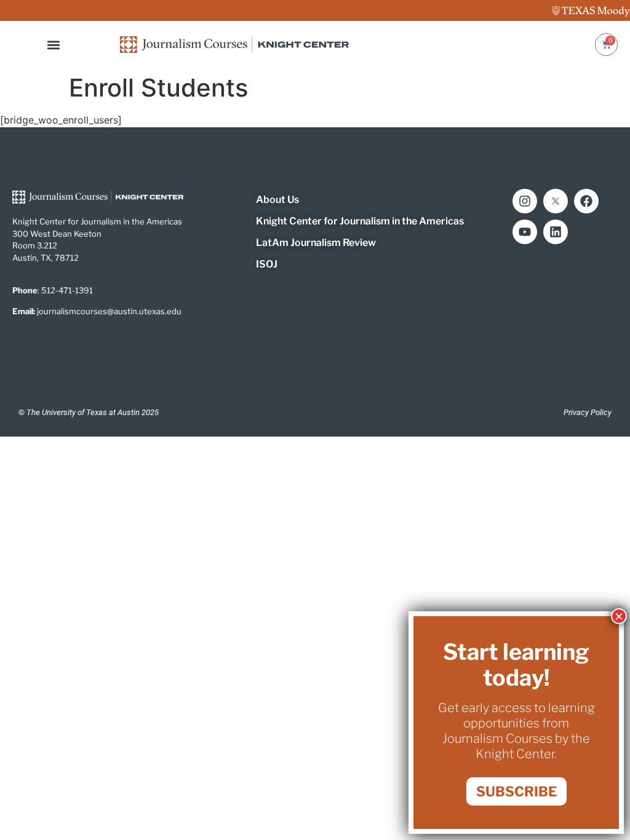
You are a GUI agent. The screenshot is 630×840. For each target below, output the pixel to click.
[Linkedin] (555, 232)
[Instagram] (524, 201)
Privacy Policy (588, 412)
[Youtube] (524, 232)
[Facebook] (586, 201)
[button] (54, 44)
